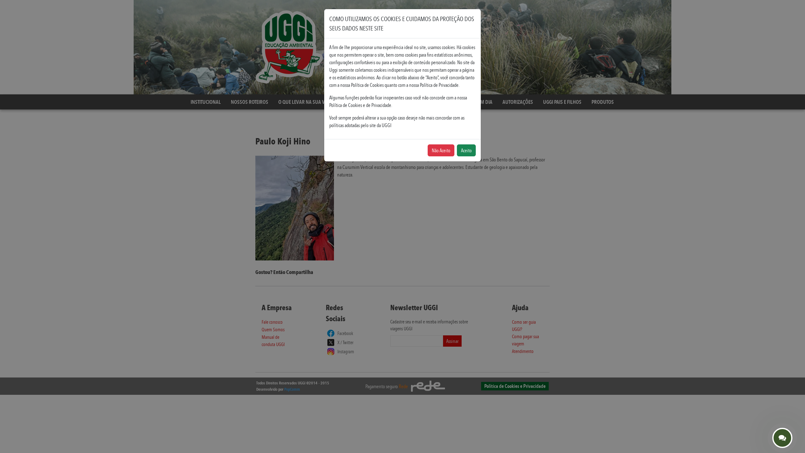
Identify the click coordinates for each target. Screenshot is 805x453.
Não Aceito (441, 150)
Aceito (466, 150)
